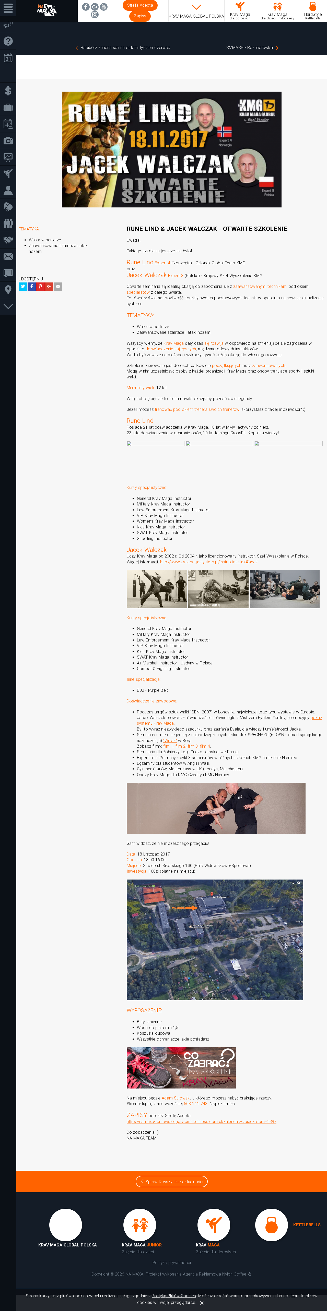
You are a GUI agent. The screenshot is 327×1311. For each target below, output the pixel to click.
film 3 (193, 746)
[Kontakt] (10, 257)
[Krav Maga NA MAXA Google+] (95, 7)
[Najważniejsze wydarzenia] (10, 124)
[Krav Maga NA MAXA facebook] (86, 7)
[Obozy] (10, 107)
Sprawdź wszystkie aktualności (173, 1181)
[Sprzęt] (10, 207)
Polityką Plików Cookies (174, 1295)
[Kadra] (10, 223)
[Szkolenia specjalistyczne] (10, 157)
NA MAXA (135, 1274)
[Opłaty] (10, 91)
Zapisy (140, 16)
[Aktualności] (10, 24)
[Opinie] (10, 273)
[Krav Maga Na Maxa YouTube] (104, 7)
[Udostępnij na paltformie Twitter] (23, 286)
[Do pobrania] (10, 306)
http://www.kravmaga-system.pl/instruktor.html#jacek (209, 562)
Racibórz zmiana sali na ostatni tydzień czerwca (125, 47)
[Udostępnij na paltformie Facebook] (32, 286)
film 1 (168, 746)
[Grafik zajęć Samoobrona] (10, 58)
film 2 (181, 746)
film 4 (205, 746)
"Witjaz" (170, 740)
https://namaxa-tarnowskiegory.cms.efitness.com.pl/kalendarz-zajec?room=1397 (201, 1121)
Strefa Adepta (140, 5)
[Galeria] (10, 140)
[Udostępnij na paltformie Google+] (49, 286)
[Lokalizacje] (10, 290)
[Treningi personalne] (10, 190)
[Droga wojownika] (10, 174)
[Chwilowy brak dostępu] (95, 14)
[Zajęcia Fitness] (10, 74)
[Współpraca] (10, 240)
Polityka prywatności (172, 1262)
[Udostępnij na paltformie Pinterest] (40, 286)
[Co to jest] (10, 41)
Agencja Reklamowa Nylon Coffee (214, 1274)
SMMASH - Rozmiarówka (249, 47)
